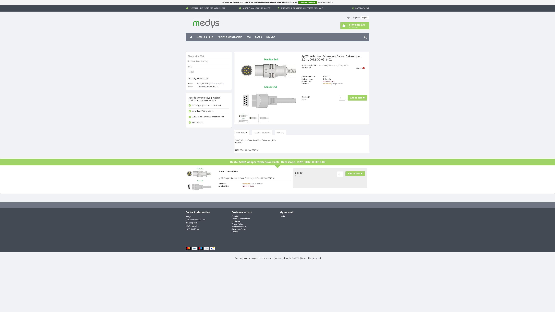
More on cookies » (325, 2)
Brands (270, 37)
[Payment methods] (201, 248)
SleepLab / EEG (204, 37)
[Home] (191, 37)
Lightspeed (316, 258)
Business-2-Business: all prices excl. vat (302, 8)
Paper (258, 37)
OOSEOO (295, 258)
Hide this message (307, 2)
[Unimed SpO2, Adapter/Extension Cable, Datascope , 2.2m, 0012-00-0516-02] (243, 118)
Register (356, 17)
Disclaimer (236, 221)
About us (235, 216)
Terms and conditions (241, 219)
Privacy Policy (237, 224)
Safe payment (362, 8)
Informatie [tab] (241, 132)
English (364, 17)
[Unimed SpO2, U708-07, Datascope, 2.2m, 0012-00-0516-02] (190, 84)
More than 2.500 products (256, 8)
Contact (235, 232)
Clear (206, 78)
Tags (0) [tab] (280, 132)
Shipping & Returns (239, 229)
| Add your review (337, 84)
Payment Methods (239, 226)
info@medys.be (192, 226)
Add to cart (356, 97)
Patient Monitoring (230, 37)
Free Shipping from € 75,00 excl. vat (207, 8)
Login (348, 17)
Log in (282, 216)
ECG (249, 37)
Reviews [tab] (257, 132)
